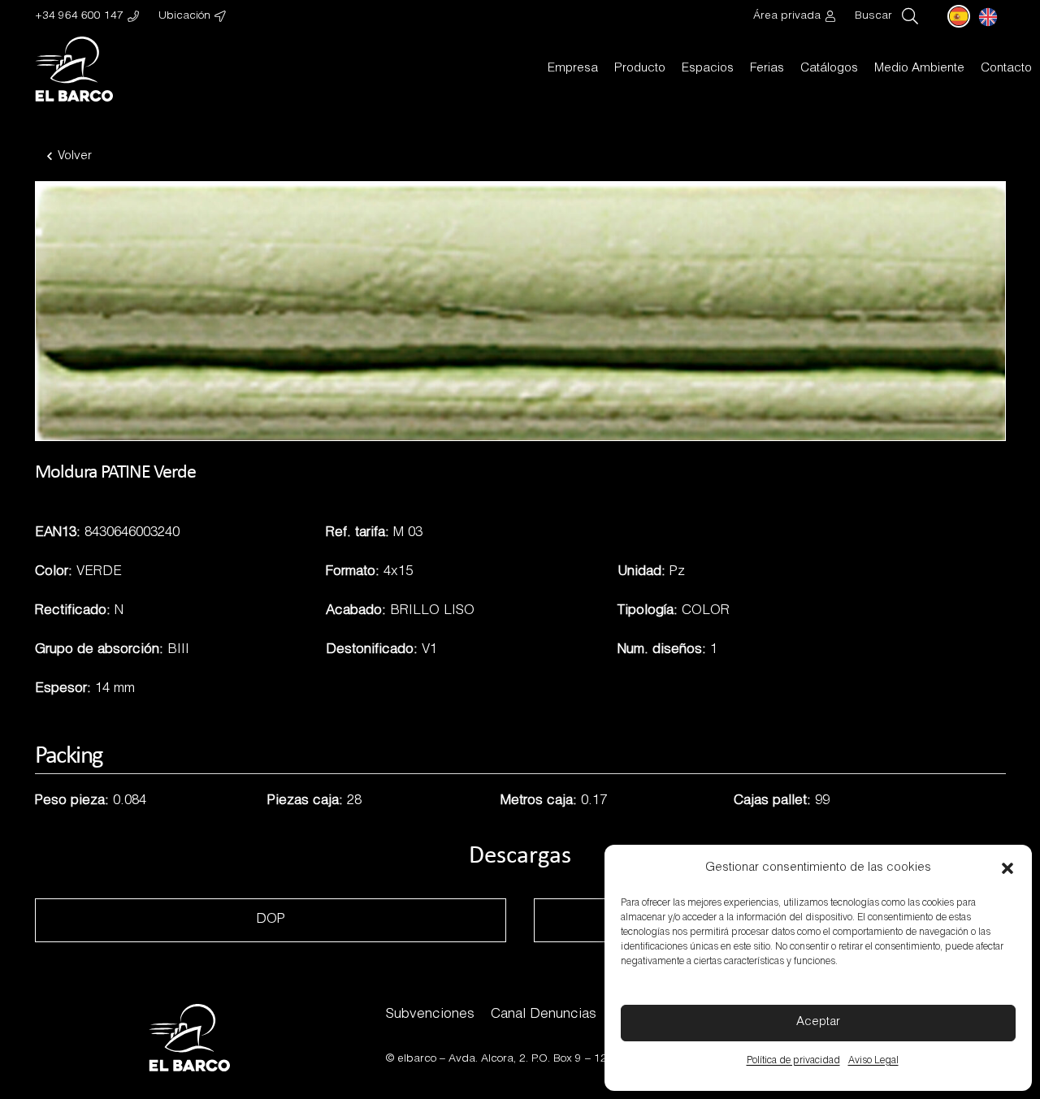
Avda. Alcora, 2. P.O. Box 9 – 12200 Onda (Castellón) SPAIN (600, 1059)
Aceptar (818, 1022)
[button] (1007, 868)
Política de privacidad (793, 1061)
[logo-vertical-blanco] (74, 69)
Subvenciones (430, 1015)
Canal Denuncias (543, 1015)
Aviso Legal (873, 1061)
